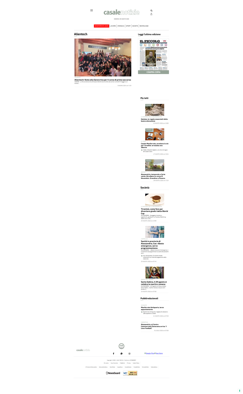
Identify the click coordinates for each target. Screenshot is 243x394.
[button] (151, 10)
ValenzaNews (154, 367)
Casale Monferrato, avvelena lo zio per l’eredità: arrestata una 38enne (154, 145)
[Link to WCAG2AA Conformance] (129, 373)
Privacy (129, 363)
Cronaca (121, 26)
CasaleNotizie (128, 367)
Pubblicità (122, 363)
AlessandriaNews (103, 367)
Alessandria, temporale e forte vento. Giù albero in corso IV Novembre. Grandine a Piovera (153, 176)
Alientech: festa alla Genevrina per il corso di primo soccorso (103, 79)
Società (135, 26)
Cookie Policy (136, 363)
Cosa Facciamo (114, 363)
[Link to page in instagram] (129, 353)
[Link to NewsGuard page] (114, 373)
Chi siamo (106, 363)
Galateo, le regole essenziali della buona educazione (154, 120)
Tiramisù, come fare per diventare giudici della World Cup (154, 211)
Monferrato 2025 (101, 26)
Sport (128, 26)
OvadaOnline (137, 367)
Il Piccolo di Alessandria (91, 367)
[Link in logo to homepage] (121, 13)
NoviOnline (112, 367)
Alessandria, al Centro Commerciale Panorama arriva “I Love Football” (154, 326)
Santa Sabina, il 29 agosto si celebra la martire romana (154, 283)
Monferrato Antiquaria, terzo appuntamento (152, 308)
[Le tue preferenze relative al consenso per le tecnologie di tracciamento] (239, 390)
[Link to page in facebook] (113, 353)
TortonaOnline (145, 367)
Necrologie (144, 26)
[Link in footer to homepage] (121, 346)
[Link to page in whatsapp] (121, 353)
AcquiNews (120, 367)
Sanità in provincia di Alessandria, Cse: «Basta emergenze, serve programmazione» (152, 244)
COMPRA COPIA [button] (153, 72)
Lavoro (113, 26)
